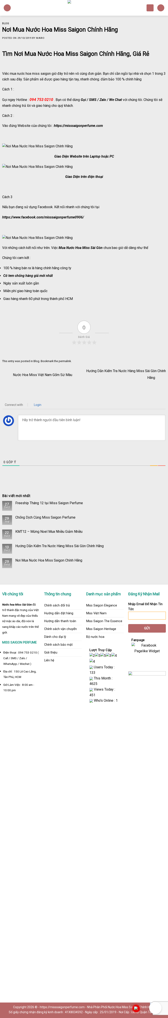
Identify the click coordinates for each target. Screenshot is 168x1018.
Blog (5, 23)
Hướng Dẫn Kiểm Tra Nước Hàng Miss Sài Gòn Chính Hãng (59, 546)
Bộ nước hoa (95, 637)
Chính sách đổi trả (57, 605)
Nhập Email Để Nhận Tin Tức (145, 606)
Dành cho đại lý (55, 637)
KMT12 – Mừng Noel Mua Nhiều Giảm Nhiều (48, 531)
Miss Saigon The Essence (104, 621)
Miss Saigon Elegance (101, 605)
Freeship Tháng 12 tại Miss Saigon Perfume (49, 503)
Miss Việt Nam (96, 613)
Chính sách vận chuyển (60, 629)
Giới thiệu (50, 652)
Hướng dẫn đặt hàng (58, 613)
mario (40, 38)
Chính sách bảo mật (58, 645)
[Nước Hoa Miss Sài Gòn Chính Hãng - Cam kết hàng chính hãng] (84, 8)
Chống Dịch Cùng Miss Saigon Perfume (45, 517)
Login (37, 405)
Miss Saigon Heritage (101, 629)
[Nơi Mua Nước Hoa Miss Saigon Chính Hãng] (37, 146)
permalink (65, 361)
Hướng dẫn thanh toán (60, 621)
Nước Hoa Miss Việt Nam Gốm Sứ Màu (42, 375)
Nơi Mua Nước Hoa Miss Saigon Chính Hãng (48, 560)
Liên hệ (49, 660)
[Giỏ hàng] (150, 8)
